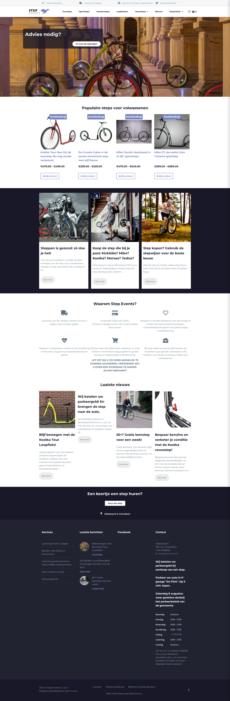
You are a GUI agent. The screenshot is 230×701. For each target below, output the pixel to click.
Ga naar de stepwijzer (86, 44)
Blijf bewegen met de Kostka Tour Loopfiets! (57, 440)
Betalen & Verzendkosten (141, 687)
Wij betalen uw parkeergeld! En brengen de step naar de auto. (95, 564)
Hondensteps (103, 11)
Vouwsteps (140, 11)
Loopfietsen (122, 11)
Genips (74, 691)
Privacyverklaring (115, 687)
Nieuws (158, 11)
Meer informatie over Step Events (124, 693)
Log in (65, 687)
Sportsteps (84, 11)
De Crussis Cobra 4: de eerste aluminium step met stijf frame (93, 156)
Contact (97, 687)
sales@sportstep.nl (168, 553)
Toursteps (67, 11)
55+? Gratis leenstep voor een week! (101, 581)
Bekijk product (50, 176)
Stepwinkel (174, 11)
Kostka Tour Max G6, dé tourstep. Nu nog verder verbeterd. (56, 156)
